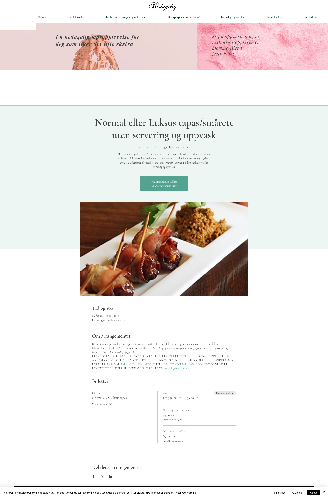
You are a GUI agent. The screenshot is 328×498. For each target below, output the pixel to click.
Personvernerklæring (185, 492)
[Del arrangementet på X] (102, 476)
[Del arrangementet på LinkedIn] (110, 476)
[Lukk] (324, 492)
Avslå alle (297, 492)
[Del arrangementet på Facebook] (93, 476)
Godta (313, 492)
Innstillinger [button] (280, 492)
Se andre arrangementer (164, 185)
